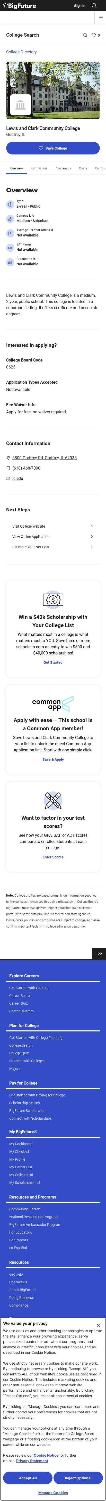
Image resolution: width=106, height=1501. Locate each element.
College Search (22, 35)
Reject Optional (78, 1478)
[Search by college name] (85, 35)
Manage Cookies (53, 1492)
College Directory (21, 52)
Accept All (28, 1478)
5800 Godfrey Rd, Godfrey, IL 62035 (44, 457)
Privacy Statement (32, 1460)
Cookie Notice (46, 1455)
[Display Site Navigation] (101, 17)
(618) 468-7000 (26, 468)
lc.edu (17, 478)
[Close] (98, 1325)
